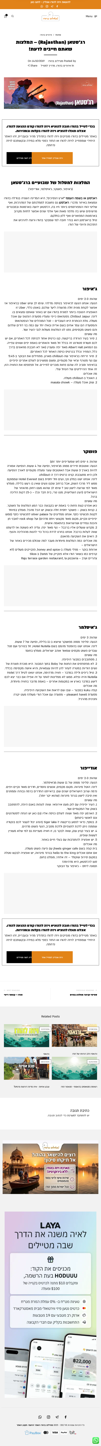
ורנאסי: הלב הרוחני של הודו (84, 1053)
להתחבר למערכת (76, 1115)
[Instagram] (47, 6)
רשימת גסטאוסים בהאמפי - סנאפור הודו (79, 1086)
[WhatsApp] (42, 6)
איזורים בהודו (46, 34)
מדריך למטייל (48, 65)
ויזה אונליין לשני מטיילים (28, 158)
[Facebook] (57, 6)
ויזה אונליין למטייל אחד (52, 158)
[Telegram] (52, 6)
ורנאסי (46, 1053)
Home (58, 34)
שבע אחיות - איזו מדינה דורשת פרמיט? (31, 1086)
